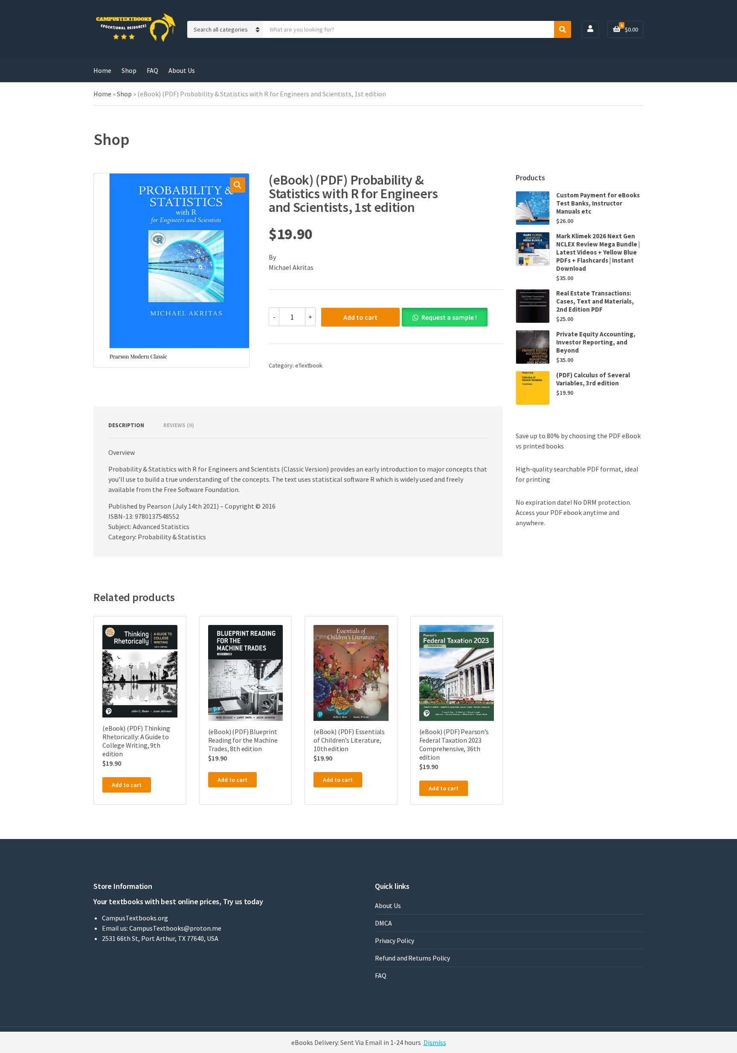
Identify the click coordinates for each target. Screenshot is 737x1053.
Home (102, 70)
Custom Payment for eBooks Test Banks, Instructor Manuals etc (598, 203)
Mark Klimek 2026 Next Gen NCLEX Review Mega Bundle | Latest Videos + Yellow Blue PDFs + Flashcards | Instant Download (598, 252)
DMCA (383, 923)
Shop (129, 70)
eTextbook (308, 365)
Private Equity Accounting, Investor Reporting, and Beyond (595, 342)
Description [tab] (126, 425)
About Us (181, 70)
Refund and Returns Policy (412, 958)
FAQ (152, 70)
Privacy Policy (394, 940)
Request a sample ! (449, 317)
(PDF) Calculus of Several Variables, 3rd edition (593, 379)
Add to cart (360, 317)
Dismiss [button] (435, 1042)
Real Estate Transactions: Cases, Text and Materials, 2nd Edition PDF (595, 301)
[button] (237, 185)
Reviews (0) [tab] (178, 425)
